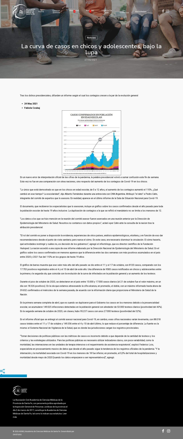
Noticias (90, 10)
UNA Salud (74, 10)
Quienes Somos (56, 12)
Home (41, 12)
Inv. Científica (124, 12)
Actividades (140, 12)
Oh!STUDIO (17, 435)
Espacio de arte (107, 12)
